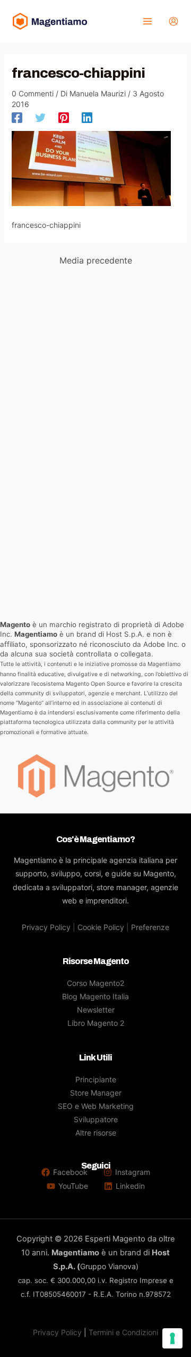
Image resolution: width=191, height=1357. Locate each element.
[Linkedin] (87, 117)
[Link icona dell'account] (173, 21)
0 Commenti (33, 93)
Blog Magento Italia (95, 996)
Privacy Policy (46, 927)
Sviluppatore (96, 1119)
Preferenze (150, 927)
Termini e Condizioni (123, 1332)
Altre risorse (95, 1132)
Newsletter (96, 1009)
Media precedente (95, 260)
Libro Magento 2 (95, 1022)
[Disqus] (95, 408)
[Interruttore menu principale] (147, 21)
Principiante (95, 1079)
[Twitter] (40, 117)
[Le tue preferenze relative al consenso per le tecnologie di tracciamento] (172, 1338)
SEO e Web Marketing (96, 1106)
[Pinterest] (63, 117)
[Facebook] (17, 117)
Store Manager (95, 1092)
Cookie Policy (100, 927)
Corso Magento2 (95, 983)
